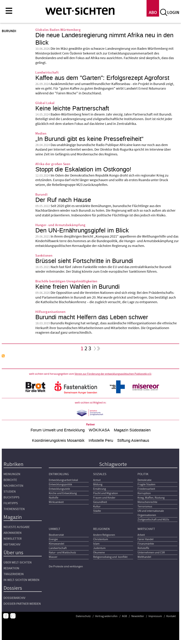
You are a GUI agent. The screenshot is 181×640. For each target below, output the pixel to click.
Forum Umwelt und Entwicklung (58, 430)
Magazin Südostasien (132, 430)
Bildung (97, 484)
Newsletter (13, 539)
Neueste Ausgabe (17, 527)
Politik (143, 474)
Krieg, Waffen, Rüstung (151, 497)
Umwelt (54, 529)
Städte (97, 511)
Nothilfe (53, 497)
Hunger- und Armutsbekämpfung (60, 225)
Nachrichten (13, 486)
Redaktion (11, 568)
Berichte (10, 480)
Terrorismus (145, 506)
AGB (124, 616)
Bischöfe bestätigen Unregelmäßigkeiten (66, 281)
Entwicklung (59, 474)
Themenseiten (14, 509)
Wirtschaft (146, 529)
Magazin (13, 517)
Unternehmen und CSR (151, 552)
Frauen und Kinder (104, 497)
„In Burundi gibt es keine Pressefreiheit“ (89, 139)
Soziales (99, 474)
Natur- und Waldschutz (62, 552)
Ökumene (99, 552)
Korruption (144, 493)
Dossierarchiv (14, 598)
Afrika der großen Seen (52, 164)
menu (8, 10)
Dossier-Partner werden (22, 604)
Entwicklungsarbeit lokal (63, 480)
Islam (96, 543)
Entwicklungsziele (59, 489)
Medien (40, 133)
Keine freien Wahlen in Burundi (77, 287)
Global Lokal (45, 103)
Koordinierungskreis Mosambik (58, 440)
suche (163, 12)
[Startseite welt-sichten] (80, 11)
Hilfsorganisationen (50, 312)
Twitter (13, 615)
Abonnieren (13, 533)
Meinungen (12, 474)
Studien (10, 492)
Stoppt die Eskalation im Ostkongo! (83, 169)
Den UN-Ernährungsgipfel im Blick (82, 230)
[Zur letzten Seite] (98, 349)
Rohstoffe (143, 548)
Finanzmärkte (146, 543)
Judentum (99, 548)
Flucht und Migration (105, 493)
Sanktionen (43, 255)
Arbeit (141, 535)
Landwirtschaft (47, 72)
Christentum (100, 539)
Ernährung (99, 489)
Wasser (53, 557)
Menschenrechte (147, 502)
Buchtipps (11, 497)
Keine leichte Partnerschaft (72, 108)
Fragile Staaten (146, 484)
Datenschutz (83, 616)
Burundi (41, 194)
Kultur (97, 506)
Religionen (101, 529)
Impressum (155, 616)
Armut (97, 480)
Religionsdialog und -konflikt (110, 557)
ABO (153, 13)
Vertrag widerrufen (106, 616)
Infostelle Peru (101, 440)
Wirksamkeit (56, 502)
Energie (53, 539)
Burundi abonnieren (3, 355)
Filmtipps (11, 503)
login (173, 12)
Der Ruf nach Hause (63, 200)
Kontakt (171, 616)
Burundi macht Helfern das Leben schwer (91, 317)
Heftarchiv (12, 544)
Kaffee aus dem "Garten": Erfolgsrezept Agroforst (102, 78)
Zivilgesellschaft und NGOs (153, 519)
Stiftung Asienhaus (133, 440)
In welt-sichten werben (21, 580)
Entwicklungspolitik (60, 484)
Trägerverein (14, 574)
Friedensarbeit (146, 489)
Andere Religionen (104, 535)
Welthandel (144, 557)
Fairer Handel (145, 539)
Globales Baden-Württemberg (58, 30)
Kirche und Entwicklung (63, 493)
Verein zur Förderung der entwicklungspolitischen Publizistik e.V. (113, 374)
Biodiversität (56, 535)
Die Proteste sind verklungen (66, 566)
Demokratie (144, 480)
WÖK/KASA (99, 430)
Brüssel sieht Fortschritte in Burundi (84, 261)
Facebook (5, 615)
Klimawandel (56, 543)
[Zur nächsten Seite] (94, 349)
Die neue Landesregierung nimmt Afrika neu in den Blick (104, 39)
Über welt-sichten (18, 562)
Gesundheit (100, 502)
